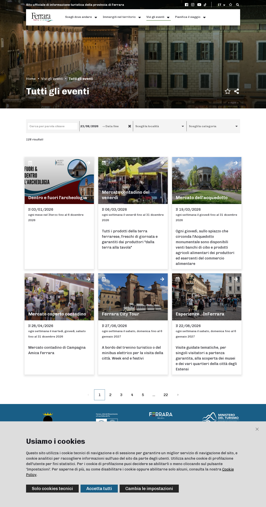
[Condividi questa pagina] (236, 91)
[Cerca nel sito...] (237, 5)
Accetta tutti (99, 488)
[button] (222, 4)
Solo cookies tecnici (52, 488)
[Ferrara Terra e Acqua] (44, 17)
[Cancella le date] (129, 126)
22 (166, 395)
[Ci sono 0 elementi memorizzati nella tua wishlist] (230, 4)
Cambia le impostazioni (149, 488)
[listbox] (159, 126)
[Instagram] (193, 5)
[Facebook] (187, 5)
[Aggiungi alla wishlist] (228, 91)
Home (31, 79)
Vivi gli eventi (52, 79)
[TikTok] (205, 5)
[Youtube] (199, 5)
